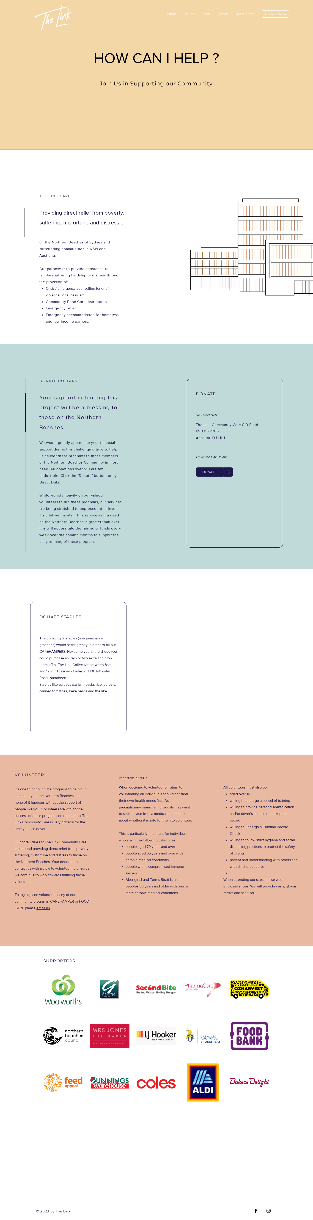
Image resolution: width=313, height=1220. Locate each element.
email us (43, 908)
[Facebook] (255, 1211)
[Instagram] (268, 1211)
